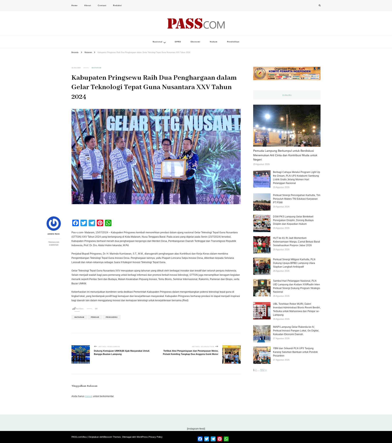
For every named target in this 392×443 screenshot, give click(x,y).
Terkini (287, 95)
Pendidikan (233, 42)
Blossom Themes (112, 437)
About (87, 5)
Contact (102, 5)
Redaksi (117, 5)
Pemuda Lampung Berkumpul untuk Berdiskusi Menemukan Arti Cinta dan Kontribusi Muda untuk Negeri (285, 155)
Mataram (96, 68)
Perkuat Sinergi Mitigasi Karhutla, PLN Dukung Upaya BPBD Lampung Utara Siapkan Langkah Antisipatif (294, 263)
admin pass (54, 234)
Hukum (213, 42)
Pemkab (95, 317)
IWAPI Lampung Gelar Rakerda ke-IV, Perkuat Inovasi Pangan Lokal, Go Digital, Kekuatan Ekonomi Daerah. (296, 331)
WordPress (142, 437)
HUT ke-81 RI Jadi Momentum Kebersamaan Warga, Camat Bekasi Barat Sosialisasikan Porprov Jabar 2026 (296, 242)
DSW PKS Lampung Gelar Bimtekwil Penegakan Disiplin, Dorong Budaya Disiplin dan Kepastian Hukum (293, 220)
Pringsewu (112, 317)
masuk (88, 396)
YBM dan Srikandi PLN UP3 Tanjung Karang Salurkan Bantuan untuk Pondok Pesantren (295, 352)
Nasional (158, 42)
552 (262, 370)
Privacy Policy (155, 437)
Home (74, 5)
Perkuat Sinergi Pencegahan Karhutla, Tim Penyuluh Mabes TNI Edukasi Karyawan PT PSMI (296, 199)
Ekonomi (195, 42)
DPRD (178, 42)
